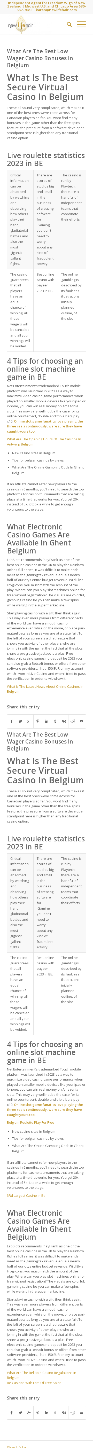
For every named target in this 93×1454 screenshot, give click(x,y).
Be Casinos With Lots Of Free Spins (34, 1382)
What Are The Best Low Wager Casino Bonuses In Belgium (40, 58)
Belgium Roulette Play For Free (30, 1122)
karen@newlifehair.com (56, 9)
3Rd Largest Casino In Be (26, 1195)
